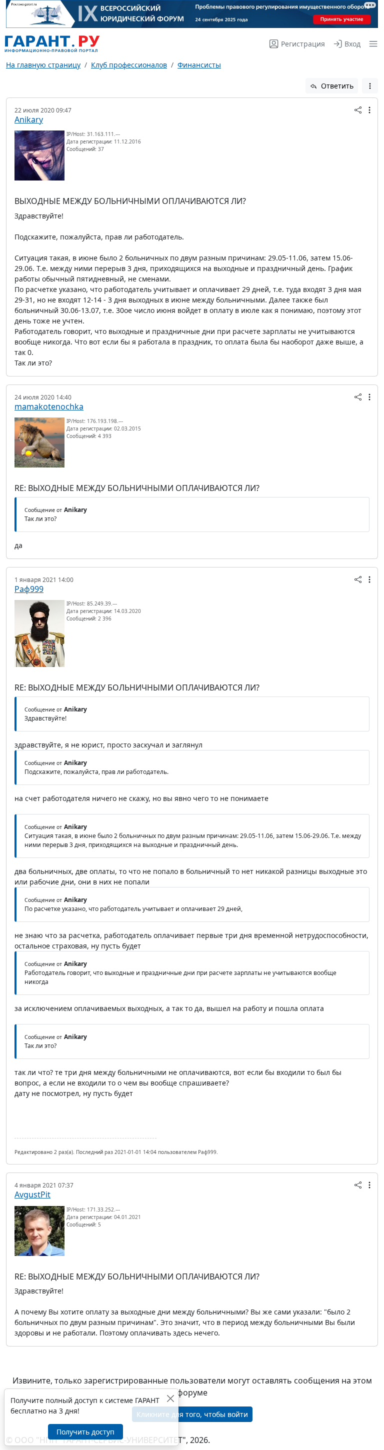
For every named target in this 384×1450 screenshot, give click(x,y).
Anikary (28, 119)
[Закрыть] (170, 1398)
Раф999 (29, 589)
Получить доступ (85, 1431)
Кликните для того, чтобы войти (192, 1414)
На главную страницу (43, 65)
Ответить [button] (336, 85)
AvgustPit (32, 1194)
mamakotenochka (49, 406)
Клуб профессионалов (129, 65)
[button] (371, 43)
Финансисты (199, 65)
